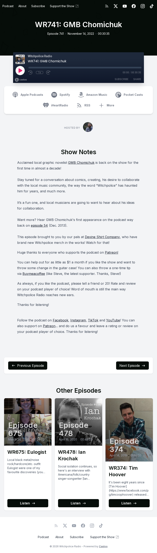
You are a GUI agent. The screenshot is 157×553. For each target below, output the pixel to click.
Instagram (78, 320)
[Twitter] (115, 6)
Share (137, 79)
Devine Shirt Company (102, 237)
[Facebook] (133, 6)
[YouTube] (124, 6)
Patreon (49, 326)
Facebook (60, 320)
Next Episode (129, 365)
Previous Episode (30, 365)
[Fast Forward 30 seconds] (48, 72)
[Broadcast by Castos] (21, 80)
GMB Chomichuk (81, 163)
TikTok (93, 320)
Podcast (7, 6)
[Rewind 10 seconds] (30, 72)
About (22, 6)
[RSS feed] (106, 6)
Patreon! (111, 252)
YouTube (113, 320)
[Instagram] (142, 6)
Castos (103, 546)
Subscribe (38, 6)
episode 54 (39, 225)
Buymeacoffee (33, 274)
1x (39, 72)
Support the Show (62, 6)
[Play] (20, 70)
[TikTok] (151, 6)
